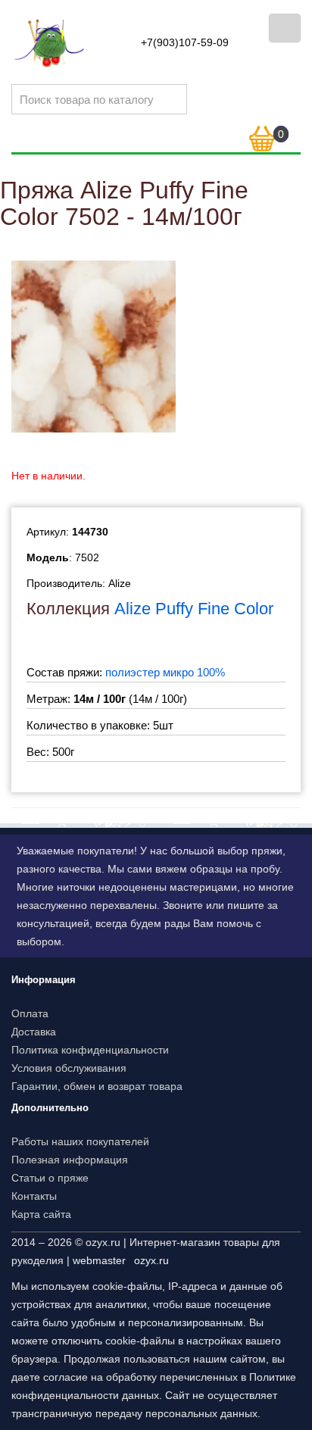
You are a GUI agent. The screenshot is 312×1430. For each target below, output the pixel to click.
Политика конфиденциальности (90, 1050)
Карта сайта (41, 1214)
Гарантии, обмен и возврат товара (97, 1086)
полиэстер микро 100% (165, 672)
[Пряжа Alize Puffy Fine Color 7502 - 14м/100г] (94, 346)
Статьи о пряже (50, 1178)
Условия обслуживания (68, 1068)
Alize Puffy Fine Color (193, 608)
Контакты (34, 1196)
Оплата (29, 1013)
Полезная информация (69, 1160)
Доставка (33, 1032)
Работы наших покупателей (80, 1141)
